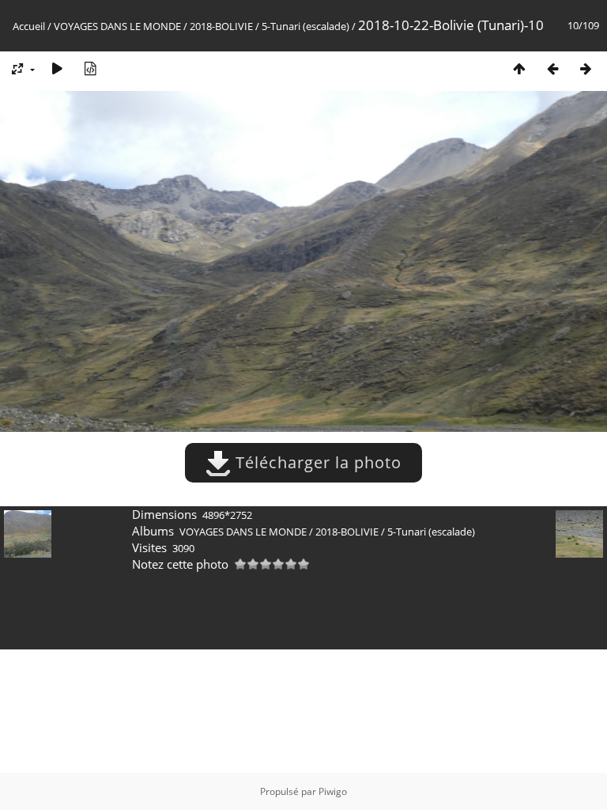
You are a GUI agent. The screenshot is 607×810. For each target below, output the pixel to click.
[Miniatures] (519, 68)
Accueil (29, 26)
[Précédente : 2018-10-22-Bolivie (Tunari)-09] (552, 68)
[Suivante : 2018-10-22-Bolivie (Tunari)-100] (585, 68)
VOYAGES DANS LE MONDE (117, 26)
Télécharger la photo (316, 462)
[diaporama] (57, 68)
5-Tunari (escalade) (305, 26)
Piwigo (333, 791)
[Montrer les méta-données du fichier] (90, 68)
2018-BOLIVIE (221, 26)
